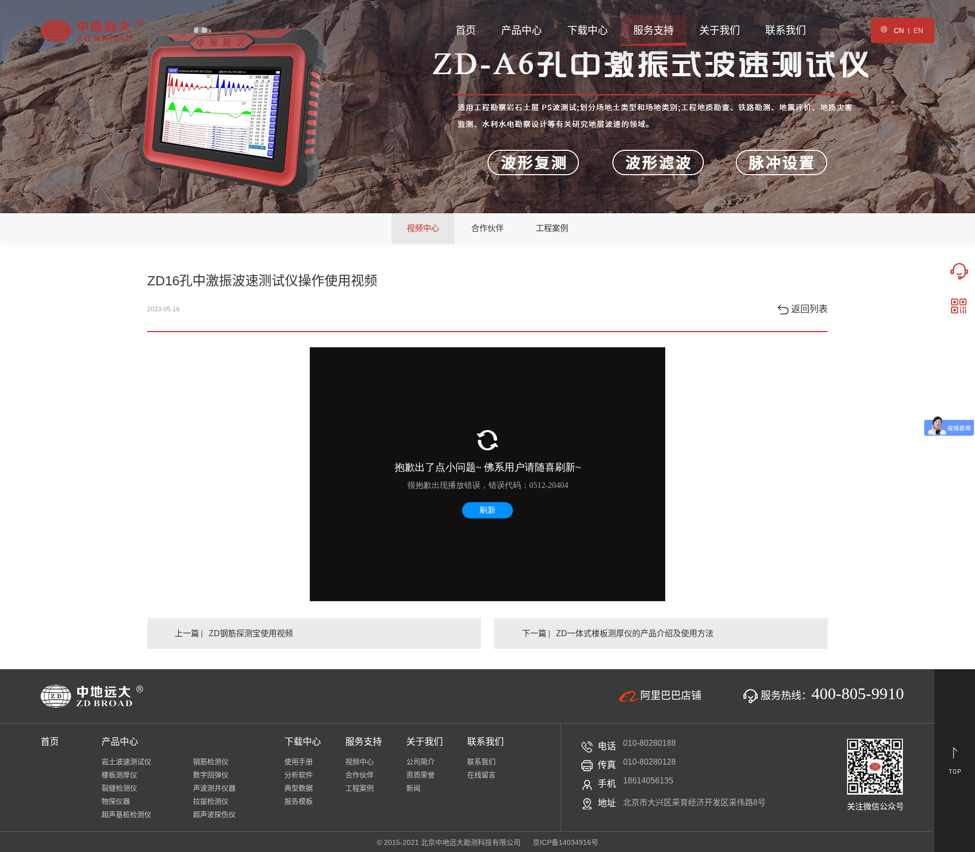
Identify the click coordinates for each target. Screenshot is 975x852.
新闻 (413, 788)
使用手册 (298, 762)
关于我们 (719, 30)
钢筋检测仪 (211, 762)
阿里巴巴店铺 (670, 695)
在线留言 (481, 775)
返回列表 (808, 309)
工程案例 (552, 228)
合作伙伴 (487, 228)
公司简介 (420, 762)
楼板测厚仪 (119, 775)
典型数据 (298, 788)
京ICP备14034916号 (565, 842)
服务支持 (653, 30)
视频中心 (423, 228)
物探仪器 (116, 801)
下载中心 (587, 30)
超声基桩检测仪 (126, 814)
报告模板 (298, 801)
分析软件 (298, 775)
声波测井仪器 (214, 788)
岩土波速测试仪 (126, 762)
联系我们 (785, 30)
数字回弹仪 (211, 775)
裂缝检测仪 (119, 788)
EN (918, 30)
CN (899, 30)
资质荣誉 (420, 775)
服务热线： (831, 695)
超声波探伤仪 (214, 814)
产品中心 (521, 30)
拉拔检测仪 (211, 801)
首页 (466, 30)
